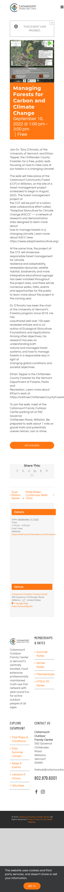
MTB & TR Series (42, 683)
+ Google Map (21, 603)
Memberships (44, 674)
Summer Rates (42, 653)
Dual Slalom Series (16, 495)
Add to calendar (32, 445)
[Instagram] (43, 792)
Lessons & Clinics (18, 776)
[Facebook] (36, 792)
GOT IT (32, 886)
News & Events (16, 765)
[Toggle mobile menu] (62, 7)
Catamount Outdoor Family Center (30, 594)
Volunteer (18, 785)
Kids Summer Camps (17, 752)
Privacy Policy (33, 819)
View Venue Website (22, 606)
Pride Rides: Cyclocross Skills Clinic (37, 495)
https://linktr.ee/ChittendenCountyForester (34, 534)
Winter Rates (40, 664)
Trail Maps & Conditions (20, 739)
